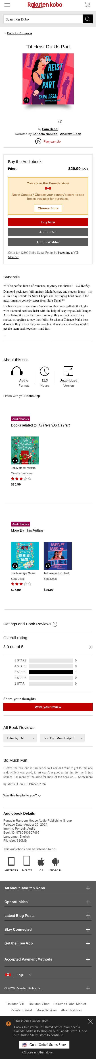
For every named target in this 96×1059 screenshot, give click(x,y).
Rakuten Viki (15, 1004)
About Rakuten (71, 1010)
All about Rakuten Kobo (24, 888)
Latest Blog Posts (19, 916)
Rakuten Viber (39, 1004)
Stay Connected (18, 929)
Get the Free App (18, 943)
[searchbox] (48, 18)
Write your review (48, 707)
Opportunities (16, 902)
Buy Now (48, 222)
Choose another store (37, 1052)
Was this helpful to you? (20, 795)
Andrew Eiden (70, 134)
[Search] (88, 18)
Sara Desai (50, 129)
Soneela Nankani (45, 134)
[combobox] (20, 738)
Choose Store (48, 208)
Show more (83, 777)
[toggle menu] (7, 5)
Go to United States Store (47, 1045)
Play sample (52, 141)
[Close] (90, 1021)
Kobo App (33, 396)
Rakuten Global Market (69, 1004)
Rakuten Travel (21, 1010)
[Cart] (87, 5)
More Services (46, 1010)
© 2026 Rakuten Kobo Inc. (23, 988)
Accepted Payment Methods (28, 959)
